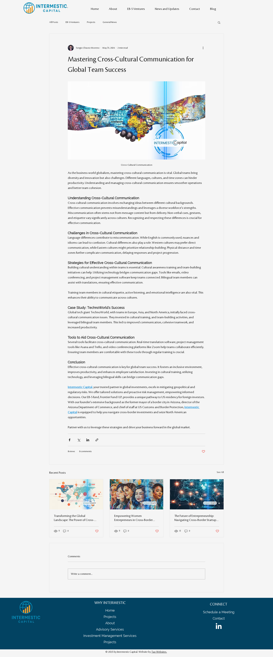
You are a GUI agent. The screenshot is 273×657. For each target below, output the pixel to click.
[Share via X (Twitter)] (78, 440)
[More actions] (203, 48)
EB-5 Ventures (72, 22)
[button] (219, 22)
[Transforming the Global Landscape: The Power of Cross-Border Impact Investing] (76, 494)
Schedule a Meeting (218, 612)
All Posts (53, 22)
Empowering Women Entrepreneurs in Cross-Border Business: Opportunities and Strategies (133, 518)
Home (110, 610)
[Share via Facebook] (69, 440)
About (110, 623)
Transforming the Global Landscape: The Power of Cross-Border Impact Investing (74, 518)
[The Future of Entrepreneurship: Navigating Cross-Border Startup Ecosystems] (197, 494)
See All (220, 472)
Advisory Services (110, 629)
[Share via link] (97, 440)
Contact (219, 618)
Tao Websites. (159, 651)
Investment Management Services (109, 636)
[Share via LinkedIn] (88, 440)
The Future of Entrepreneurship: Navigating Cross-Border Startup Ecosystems (195, 518)
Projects (91, 22)
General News (110, 22)
